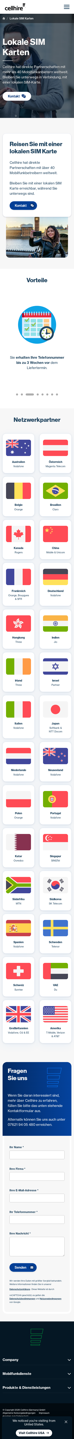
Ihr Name (16, 1147)
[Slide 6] (47, 394)
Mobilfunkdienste (17, 1373)
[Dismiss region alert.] (66, 1422)
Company (10, 1360)
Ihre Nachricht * (20, 1233)
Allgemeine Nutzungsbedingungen (19, 1413)
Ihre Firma (17, 1169)
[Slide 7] (52, 394)
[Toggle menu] (67, 7)
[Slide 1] (17, 394)
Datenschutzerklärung (19, 1289)
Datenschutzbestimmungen (22, 1299)
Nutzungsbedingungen (50, 1299)
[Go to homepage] (17, 6)
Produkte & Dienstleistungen (26, 1387)
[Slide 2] (22, 394)
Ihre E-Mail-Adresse (24, 1190)
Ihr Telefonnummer (23, 1212)
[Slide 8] (57, 394)
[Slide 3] (30, 394)
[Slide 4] (38, 394)
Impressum (44, 1413)
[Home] (4, 18)
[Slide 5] (42, 394)
